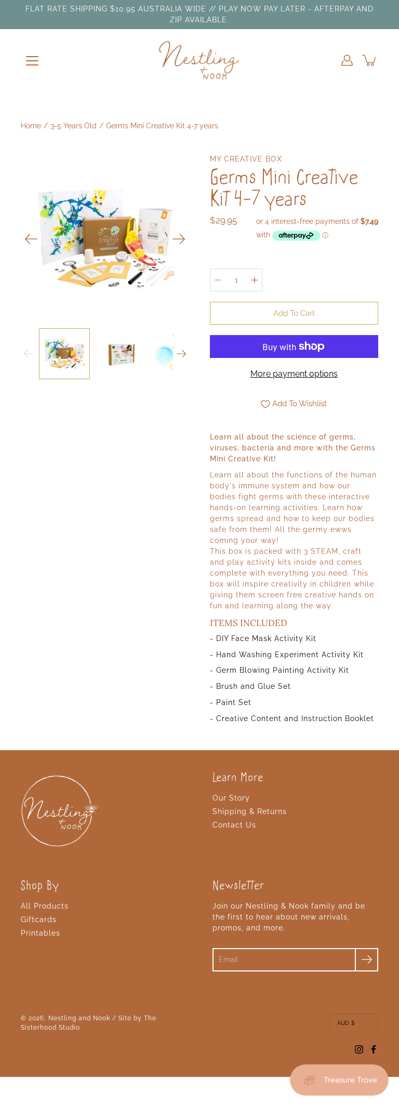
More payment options (294, 374)
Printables (40, 933)
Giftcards (39, 919)
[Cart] (370, 60)
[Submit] (366, 959)
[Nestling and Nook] (199, 60)
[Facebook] (373, 1049)
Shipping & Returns (249, 811)
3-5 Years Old (73, 126)
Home (31, 126)
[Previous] (31, 239)
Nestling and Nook (79, 1018)
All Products (45, 906)
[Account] (347, 60)
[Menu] (32, 61)
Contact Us (234, 825)
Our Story (231, 798)
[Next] (178, 239)
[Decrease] (217, 280)
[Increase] (254, 280)
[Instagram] (359, 1049)
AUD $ (346, 1023)
